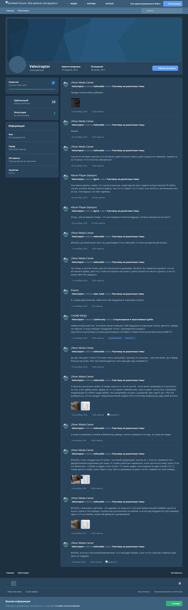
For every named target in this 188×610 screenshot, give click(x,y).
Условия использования (67, 605)
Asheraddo (98, 86)
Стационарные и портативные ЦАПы (133, 319)
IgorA (96, 179)
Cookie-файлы (31, 591)
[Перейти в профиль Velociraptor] (65, 84)
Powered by (168, 591)
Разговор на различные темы (128, 86)
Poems (75, 290)
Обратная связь (14, 591)
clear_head (98, 293)
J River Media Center (82, 82)
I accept (176, 603)
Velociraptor (78, 86)
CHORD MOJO (79, 315)
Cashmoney (99, 319)
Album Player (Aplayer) (84, 175)
